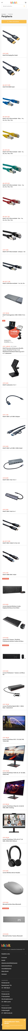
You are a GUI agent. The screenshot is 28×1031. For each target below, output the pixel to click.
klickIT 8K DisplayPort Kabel (10, 55)
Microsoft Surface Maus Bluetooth (12, 904)
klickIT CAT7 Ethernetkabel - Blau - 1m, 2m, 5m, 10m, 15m (13, 119)
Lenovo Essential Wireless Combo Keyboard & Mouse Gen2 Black (12, 607)
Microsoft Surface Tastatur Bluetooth (13, 936)
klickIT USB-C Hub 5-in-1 (9, 511)
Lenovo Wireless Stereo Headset (11, 872)
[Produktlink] (14, 41)
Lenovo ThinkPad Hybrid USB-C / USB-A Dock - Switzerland (13, 707)
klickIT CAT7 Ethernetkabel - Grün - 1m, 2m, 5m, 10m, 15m (13, 186)
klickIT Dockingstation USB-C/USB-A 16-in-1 (14, 315)
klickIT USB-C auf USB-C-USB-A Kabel (12, 448)
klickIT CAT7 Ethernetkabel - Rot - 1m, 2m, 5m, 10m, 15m (13, 219)
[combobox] (14, 6)
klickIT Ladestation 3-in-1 (9, 385)
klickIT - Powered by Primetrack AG (14, 949)
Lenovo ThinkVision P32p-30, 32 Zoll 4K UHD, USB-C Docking (13, 806)
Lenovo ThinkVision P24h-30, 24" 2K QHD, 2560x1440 (14, 773)
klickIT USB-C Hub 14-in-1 (9, 479)
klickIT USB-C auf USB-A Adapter (11, 416)
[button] (2, 2)
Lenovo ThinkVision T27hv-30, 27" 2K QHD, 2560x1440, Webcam (13, 840)
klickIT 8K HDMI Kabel (9, 87)
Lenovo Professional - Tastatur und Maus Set (14, 673)
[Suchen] (25, 6)
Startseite (3, 14)
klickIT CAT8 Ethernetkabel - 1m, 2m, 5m (14, 283)
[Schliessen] (24, 1020)
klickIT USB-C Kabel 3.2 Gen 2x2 (11, 543)
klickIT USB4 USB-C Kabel (9, 574)
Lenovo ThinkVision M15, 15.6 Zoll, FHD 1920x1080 (13, 740)
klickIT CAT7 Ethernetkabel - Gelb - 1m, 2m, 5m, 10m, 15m (13, 152)
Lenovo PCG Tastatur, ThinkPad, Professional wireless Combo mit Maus (13, 640)
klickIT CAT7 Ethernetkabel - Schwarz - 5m (14, 251)
